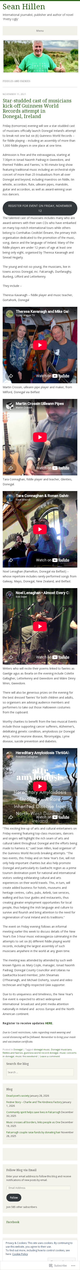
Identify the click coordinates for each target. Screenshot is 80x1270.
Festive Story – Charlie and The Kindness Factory (34, 1102)
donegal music (42, 1049)
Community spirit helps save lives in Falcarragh (33, 1112)
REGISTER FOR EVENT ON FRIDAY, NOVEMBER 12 (40, 208)
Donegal (18, 1049)
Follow (14, 1197)
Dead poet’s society (17, 1095)
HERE (48, 1023)
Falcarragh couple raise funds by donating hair (33, 1132)
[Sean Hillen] (41, 72)
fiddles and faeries (13, 1052)
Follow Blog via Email (21, 1170)
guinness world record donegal (41, 1052)
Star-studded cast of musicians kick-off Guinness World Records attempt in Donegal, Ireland (37, 108)
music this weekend (26, 1056)
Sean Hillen (24, 6)
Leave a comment (50, 1056)
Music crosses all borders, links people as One (33, 1122)
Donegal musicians (61, 1049)
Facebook (12, 1222)
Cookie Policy (20, 1254)
